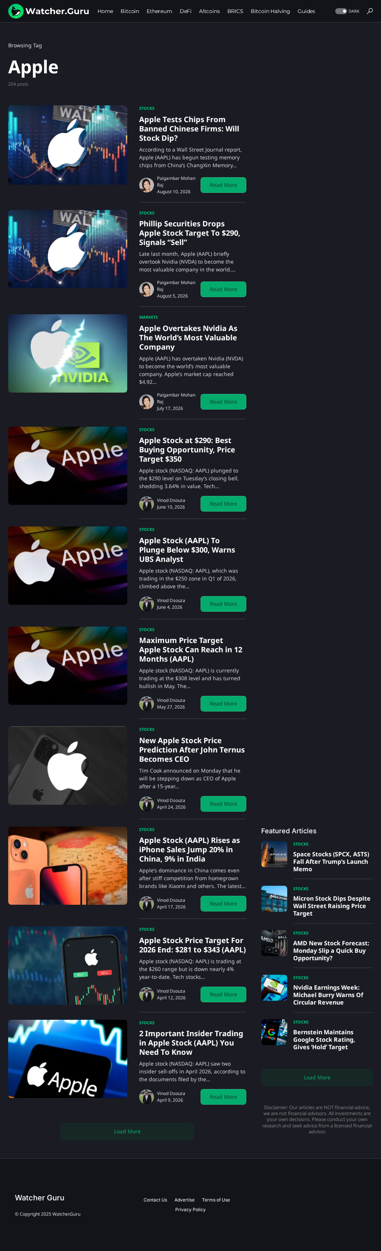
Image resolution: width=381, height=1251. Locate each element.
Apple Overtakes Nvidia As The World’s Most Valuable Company (188, 337)
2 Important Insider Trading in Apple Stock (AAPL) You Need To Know (191, 1043)
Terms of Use (216, 1200)
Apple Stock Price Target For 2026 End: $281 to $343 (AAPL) (192, 945)
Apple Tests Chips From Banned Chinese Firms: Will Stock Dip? (189, 129)
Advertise (185, 1200)
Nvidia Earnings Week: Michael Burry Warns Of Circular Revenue (328, 995)
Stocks (146, 108)
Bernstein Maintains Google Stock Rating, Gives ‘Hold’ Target (324, 1039)
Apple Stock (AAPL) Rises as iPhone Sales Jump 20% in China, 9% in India (189, 849)
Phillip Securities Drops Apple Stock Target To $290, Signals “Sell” (189, 233)
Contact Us (155, 1200)
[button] (346, 11)
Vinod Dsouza (171, 500)
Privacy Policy (190, 1209)
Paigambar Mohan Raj (176, 181)
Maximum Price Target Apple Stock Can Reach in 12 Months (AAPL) (190, 649)
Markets (148, 317)
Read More (223, 184)
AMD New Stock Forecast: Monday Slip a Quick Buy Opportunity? (331, 950)
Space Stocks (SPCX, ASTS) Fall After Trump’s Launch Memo (331, 861)
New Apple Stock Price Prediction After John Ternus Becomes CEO (192, 750)
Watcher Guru (39, 1197)
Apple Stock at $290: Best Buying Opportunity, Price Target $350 (187, 450)
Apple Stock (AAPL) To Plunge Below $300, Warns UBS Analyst (187, 550)
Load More (127, 1131)
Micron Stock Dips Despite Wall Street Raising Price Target (332, 906)
